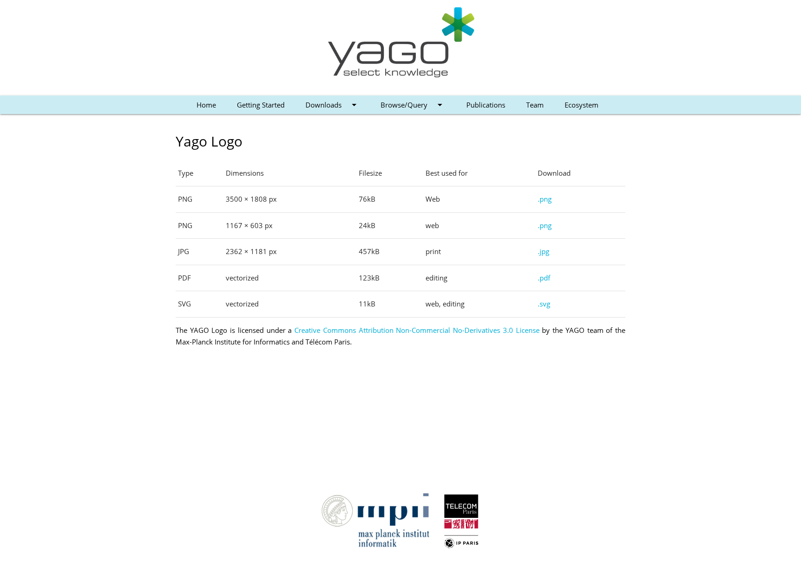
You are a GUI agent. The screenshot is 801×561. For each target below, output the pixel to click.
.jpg (543, 251)
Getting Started (261, 104)
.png (545, 199)
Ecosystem (581, 104)
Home (206, 104)
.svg (544, 303)
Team (535, 104)
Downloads (332, 104)
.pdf (544, 277)
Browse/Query (413, 104)
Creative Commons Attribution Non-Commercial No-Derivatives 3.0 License (416, 330)
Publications (485, 104)
